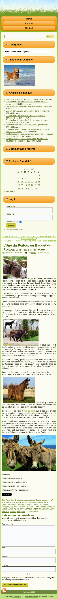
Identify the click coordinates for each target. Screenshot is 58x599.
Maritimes (12, 508)
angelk (33, 253)
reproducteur (33, 510)
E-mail (5, 556)
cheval (36, 504)
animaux (25, 502)
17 (22, 185)
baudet (14, 504)
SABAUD (5, 512)
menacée (20, 508)
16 (19, 185)
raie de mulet (29, 411)
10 (22, 182)
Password (10, 214)
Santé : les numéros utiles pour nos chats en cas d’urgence (31, 241)
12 (29, 182)
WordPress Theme (31, 596)
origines (53, 508)
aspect (46, 502)
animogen (33, 502)
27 (32, 188)
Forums (29, 23)
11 (26, 182)
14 (36, 182)
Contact (29, 28)
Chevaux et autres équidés (25, 500)
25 (26, 188)
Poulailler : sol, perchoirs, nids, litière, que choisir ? (27, 125)
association (6, 504)
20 (32, 185)
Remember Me (12, 222)
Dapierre (25, 506)
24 (22, 188)
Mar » (12, 191)
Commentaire (8, 524)
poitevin (11, 510)
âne (31, 279)
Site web (5, 565)
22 (39, 185)
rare (26, 510)
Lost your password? (14, 230)
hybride (5, 508)
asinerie (40, 502)
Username (10, 206)
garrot (38, 506)
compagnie (44, 504)
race (22, 510)
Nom (4, 547)
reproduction (43, 510)
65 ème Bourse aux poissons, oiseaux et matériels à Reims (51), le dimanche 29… (29, 237)
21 (36, 185)
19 (29, 185)
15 (39, 182)
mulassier (28, 508)
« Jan (6, 191)
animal (12, 293)
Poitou (17, 510)
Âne (13, 502)
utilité (23, 512)
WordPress (17, 596)
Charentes (29, 504)
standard (13, 512)
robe (51, 510)
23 (19, 188)
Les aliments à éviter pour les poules (21, 99)
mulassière (37, 508)
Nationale (45, 508)
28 (36, 188)
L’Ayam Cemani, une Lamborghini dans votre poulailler (29, 111)
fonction (32, 506)
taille (19, 512)
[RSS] (4, 590)
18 (26, 185)
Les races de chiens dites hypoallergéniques (24, 106)
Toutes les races (42, 500)
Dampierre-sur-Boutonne (11, 506)
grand (43, 506)
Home (29, 19)
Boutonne (21, 504)
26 (29, 188)
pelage (4, 510)
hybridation (51, 506)
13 (32, 182)
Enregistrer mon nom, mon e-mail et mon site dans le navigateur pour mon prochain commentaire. (29, 579)
